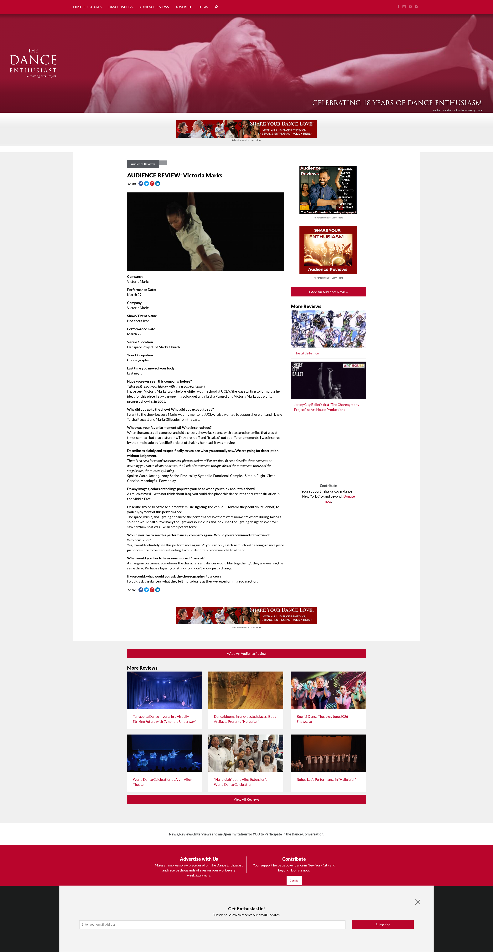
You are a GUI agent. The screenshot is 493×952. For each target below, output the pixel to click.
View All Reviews (246, 799)
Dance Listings (120, 7)
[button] (215, 7)
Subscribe (383, 925)
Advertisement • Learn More (246, 140)
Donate (294, 880)
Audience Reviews (154, 7)
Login (203, 7)
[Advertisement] (328, 451)
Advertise (184, 7)
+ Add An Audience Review (328, 292)
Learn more (203, 875)
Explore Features (87, 7)
